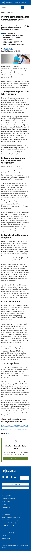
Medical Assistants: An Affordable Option (14, 425)
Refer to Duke (6, 501)
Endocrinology (17, 37)
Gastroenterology (10, 43)
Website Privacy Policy (8, 525)
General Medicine (9, 33)
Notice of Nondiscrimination (10, 517)
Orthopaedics (8, 39)
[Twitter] (9, 434)
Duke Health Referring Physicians (15, 2)
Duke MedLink (6, 507)
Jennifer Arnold (8, 48)
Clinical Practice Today (8, 498)
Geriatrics (20, 45)
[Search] (22, 7)
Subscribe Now (15, 459)
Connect (4, 504)
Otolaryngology (9, 45)
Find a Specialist (15, 484)
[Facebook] (7, 434)
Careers (4, 536)
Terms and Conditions (8, 523)
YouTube (15, 476)
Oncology (7, 37)
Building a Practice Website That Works (14, 430)
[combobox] (11, 7)
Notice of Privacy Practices (9, 520)
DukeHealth (9, 471)
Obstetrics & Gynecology (12, 41)
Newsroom (5, 538)
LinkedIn (10, 476)
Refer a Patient (15, 488)
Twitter (6, 476)
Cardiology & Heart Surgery (13, 35)
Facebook (2, 476)
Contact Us (24, 477)
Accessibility (5, 514)
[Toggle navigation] (28, 7)
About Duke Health (7, 533)
